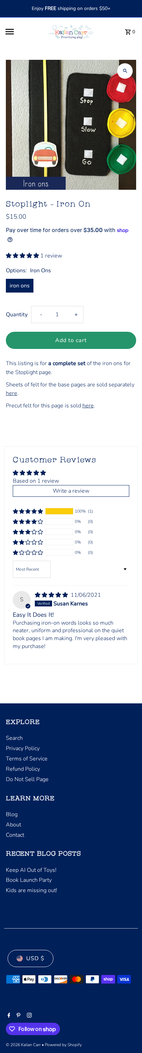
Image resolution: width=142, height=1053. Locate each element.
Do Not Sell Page (27, 779)
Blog (12, 814)
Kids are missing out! (31, 890)
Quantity (17, 314)
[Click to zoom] (125, 71)
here (11, 393)
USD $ (35, 958)
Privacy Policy (23, 748)
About (13, 825)
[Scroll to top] (127, 1035)
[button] (23, 256)
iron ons (20, 285)
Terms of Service (27, 759)
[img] (52, 595)
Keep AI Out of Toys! (31, 870)
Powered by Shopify (63, 1044)
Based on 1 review (36, 481)
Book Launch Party (29, 880)
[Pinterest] (17, 1016)
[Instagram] (28, 1016)
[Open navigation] (22, 31)
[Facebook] (8, 1016)
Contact (15, 835)
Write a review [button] (71, 491)
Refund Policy (23, 769)
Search (14, 738)
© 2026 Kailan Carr (24, 1044)
